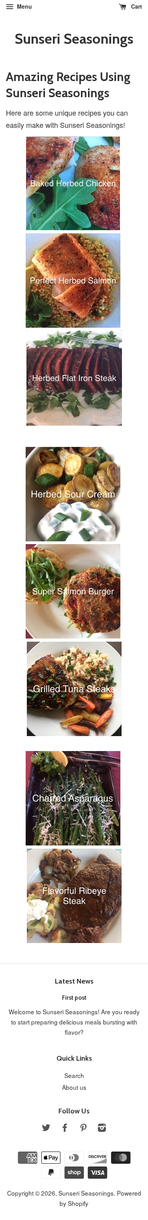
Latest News (74, 981)
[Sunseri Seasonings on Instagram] (101, 1128)
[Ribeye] (74, 940)
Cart (135, 6)
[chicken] (73, 227)
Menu (23, 6)
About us (74, 1087)
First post (74, 997)
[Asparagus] (73, 842)
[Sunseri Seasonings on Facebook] (64, 1128)
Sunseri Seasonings (74, 38)
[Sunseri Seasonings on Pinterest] (83, 1128)
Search (74, 1075)
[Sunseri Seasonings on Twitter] (46, 1128)
